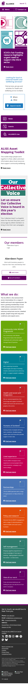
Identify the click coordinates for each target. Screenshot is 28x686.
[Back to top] (26, 684)
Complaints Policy (6, 654)
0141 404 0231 (10, 615)
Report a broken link (7, 646)
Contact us (22, 9)
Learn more (15, 272)
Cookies (4, 650)
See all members (15, 278)
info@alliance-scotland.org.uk (14, 618)
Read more (6, 168)
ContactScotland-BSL (10, 620)
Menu (7, 9)
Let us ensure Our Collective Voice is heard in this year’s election (12, 206)
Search (22, 3)
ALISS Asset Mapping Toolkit (12, 150)
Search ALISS (14, 106)
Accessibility (5, 648)
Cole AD (6, 679)
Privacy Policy (5, 652)
